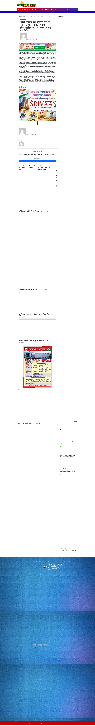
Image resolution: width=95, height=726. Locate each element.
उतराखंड (21, 19)
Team (52, 567)
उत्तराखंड (21, 9)
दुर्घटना (32, 9)
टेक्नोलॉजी (28, 9)
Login (55, 9)
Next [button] (55, 106)
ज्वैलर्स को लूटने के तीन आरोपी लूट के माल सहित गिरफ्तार (29, 423)
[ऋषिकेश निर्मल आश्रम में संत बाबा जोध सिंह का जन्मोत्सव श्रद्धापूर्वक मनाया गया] (68, 511)
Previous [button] (20, 106)
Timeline (51, 568)
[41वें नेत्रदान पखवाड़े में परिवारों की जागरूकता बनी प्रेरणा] (34, 565)
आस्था (25, 9)
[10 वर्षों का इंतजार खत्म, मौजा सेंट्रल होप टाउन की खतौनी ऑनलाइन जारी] (45, 565)
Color (49, 565)
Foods (54, 565)
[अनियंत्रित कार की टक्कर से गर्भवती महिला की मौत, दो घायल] (68, 436)
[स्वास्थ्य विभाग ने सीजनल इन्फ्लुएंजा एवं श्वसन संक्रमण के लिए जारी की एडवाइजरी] (45, 607)
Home (69, 723)
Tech (55, 567)
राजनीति (43, 9)
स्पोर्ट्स (52, 9)
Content (51, 565)
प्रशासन (39, 9)
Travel (55, 568)
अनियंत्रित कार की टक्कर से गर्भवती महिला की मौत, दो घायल (67, 442)
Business (55, 564)
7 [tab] (37, 124)
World (59, 568)
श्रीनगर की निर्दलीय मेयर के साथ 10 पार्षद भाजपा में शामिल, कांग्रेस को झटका (68, 456)
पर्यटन (35, 9)
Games (57, 565)
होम (18, 9)
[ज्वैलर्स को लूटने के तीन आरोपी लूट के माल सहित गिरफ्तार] (45, 569)
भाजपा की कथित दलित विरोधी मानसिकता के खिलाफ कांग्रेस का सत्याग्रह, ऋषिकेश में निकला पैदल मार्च (67, 470)
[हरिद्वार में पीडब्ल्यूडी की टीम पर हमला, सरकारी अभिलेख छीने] (34, 681)
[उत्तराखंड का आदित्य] (26, 4)
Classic (59, 564)
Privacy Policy (72, 723)
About (50, 564)
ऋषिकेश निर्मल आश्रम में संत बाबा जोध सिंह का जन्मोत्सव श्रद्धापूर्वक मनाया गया (68, 550)
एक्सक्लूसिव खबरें (47, 9)
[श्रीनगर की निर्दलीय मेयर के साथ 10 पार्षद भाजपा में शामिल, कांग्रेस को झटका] (68, 450)
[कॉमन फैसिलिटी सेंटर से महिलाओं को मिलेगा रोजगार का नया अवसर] (40, 681)
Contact (76, 723)
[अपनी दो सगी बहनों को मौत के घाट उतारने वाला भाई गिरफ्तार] (40, 601)
